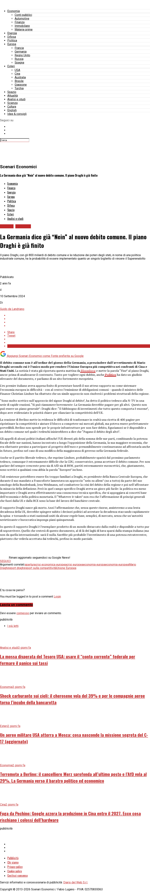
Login (57, 596)
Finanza (20, 22)
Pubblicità (12, 858)
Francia (19, 48)
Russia (19, 59)
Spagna (19, 62)
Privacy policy (14, 867)
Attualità (12, 95)
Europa (11, 44)
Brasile (19, 81)
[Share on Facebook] (78, 315)
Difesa (11, 37)
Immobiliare (22, 26)
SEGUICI (5, 561)
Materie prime (24, 29)
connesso (22, 613)
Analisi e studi (16, 99)
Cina (17, 73)
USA (17, 70)
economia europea (117, 564)
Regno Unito (22, 55)
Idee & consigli (17, 114)
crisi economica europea (51, 564)
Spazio (11, 92)
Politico (110, 375)
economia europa (94, 564)
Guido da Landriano (12, 309)
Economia (13, 11)
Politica (12, 40)
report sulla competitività (40, 568)
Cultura (11, 106)
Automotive (22, 18)
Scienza (12, 103)
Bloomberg (87, 371)
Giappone (21, 84)
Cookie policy (14, 871)
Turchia (19, 88)
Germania (21, 51)
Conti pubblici (23, 15)
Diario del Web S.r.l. (75, 882)
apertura (30, 564)
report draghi (16, 568)
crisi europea (75, 564)
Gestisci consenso (17, 875)
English (12, 110)
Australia (20, 77)
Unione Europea (66, 568)
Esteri (11, 66)
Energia (12, 33)
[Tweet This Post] (78, 319)
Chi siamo (12, 862)
